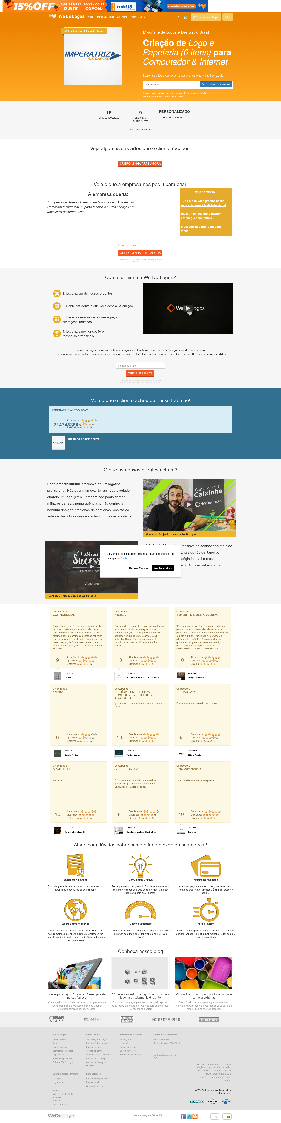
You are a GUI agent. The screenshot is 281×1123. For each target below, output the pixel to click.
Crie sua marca (140, 373)
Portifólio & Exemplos (96, 1043)
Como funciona (60, 1046)
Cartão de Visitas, (191, 92)
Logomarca (58, 1082)
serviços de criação (174, 96)
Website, (147, 96)
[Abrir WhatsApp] (8, 1115)
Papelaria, (204, 92)
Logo (55, 1086)
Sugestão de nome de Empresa (63, 1095)
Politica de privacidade (63, 1058)
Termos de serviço (95, 1050)
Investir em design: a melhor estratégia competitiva (201, 216)
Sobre (134, 16)
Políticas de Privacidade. (152, 262)
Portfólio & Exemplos (105, 16)
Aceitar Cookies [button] (163, 568)
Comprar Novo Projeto (207, 17)
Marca (56, 1089)
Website (56, 1100)
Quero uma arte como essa (216, 84)
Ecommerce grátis (128, 1046)
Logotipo (57, 1078)
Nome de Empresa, (174, 92)
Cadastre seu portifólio (96, 1078)
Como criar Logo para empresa (96, 1064)
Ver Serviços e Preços (96, 1039)
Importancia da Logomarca (98, 1054)
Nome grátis (125, 1039)
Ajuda (142, 16)
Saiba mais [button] (127, 558)
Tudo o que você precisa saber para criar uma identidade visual (203, 203)
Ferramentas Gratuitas (130, 1054)
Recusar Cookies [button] (138, 568)
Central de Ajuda (161, 1039)
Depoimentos (123, 16)
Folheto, (155, 96)
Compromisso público (63, 1050)
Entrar (228, 17)
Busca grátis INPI (128, 1050)
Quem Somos (59, 1039)
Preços (90, 16)
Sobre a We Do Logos (63, 1062)
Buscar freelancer (94, 1046)
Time (55, 1043)
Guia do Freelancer (95, 1086)
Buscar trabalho (93, 1082)
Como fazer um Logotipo (97, 1058)
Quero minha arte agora (140, 163)
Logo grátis (125, 1043)
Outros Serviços (60, 1104)
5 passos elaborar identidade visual (201, 229)
